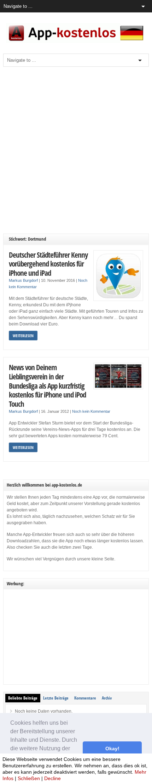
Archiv (107, 698)
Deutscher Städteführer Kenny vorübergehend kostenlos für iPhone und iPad (48, 264)
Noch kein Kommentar (91, 411)
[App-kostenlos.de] (76, 41)
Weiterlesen (23, 335)
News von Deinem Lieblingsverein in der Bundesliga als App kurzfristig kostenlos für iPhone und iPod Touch (47, 385)
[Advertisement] (76, 150)
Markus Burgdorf (23, 280)
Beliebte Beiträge (22, 698)
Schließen (29, 778)
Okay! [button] (112, 748)
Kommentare (85, 698)
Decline (52, 778)
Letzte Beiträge (56, 698)
